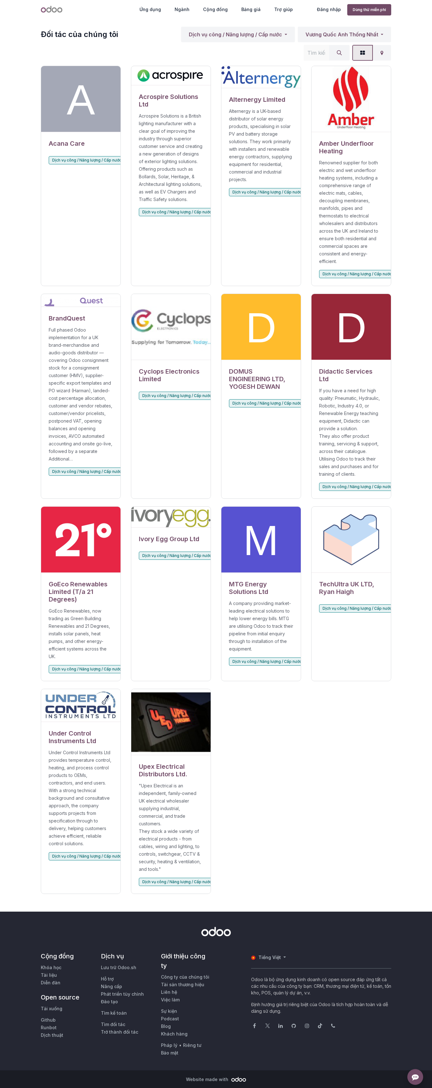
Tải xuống (51, 1008)
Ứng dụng (150, 9)
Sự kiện (169, 1011)
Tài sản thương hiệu (182, 984)
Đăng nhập (329, 9)
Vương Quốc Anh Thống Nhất (341, 34)
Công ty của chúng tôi (185, 977)
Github (48, 1020)
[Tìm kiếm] (339, 53)
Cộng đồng (215, 9)
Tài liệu (49, 975)
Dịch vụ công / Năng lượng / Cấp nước (235, 34)
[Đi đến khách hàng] (80, 99)
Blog (166, 1026)
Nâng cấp (111, 986)
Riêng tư (192, 1045)
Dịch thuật (52, 1035)
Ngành (182, 9)
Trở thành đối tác (119, 1032)
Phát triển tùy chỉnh (122, 994)
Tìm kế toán (114, 1013)
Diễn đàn (50, 982)
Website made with (208, 1079)
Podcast (170, 1018)
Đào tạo (109, 1001)
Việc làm (170, 999)
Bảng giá (251, 9)
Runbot (49, 1027)
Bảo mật (169, 1052)
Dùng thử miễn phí (369, 9)
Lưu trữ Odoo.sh (118, 967)
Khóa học (51, 967)
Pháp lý (169, 1045)
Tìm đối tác (113, 1024)
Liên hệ (169, 992)
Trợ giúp (283, 9)
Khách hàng (174, 1033)
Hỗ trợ (107, 978)
